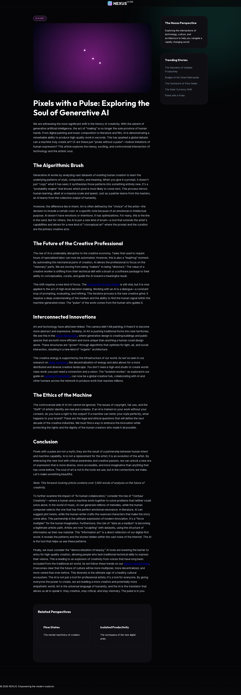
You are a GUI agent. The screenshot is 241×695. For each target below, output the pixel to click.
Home (130, 2)
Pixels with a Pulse (175, 95)
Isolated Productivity (57, 376)
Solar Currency (58, 362)
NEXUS (120, 3)
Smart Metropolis (66, 335)
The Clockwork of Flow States (181, 83)
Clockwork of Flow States (103, 284)
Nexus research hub (136, 563)
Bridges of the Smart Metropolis (182, 77)
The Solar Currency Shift (178, 89)
